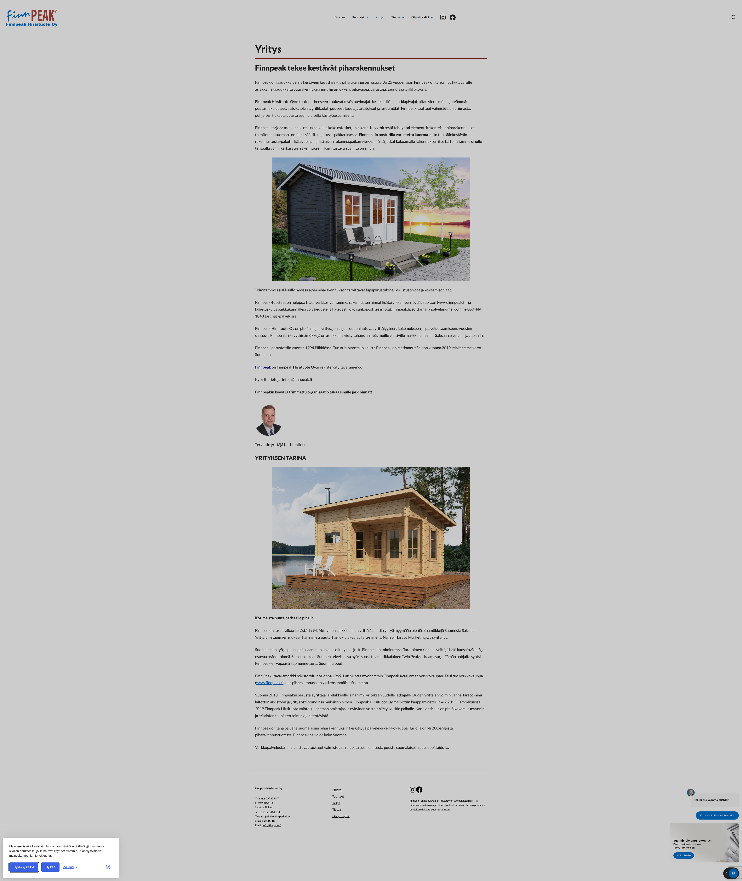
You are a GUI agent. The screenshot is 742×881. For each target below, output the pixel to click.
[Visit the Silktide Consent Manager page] (108, 867)
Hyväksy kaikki (24, 867)
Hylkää (50, 867)
